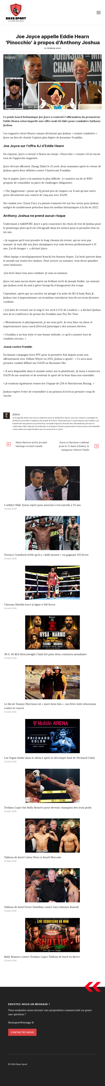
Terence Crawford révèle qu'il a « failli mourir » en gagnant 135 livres (46, 555)
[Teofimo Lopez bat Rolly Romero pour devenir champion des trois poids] (52, 801)
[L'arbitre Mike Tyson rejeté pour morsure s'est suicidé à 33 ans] (52, 498)
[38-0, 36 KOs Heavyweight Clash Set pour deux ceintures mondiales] (52, 647)
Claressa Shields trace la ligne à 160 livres (29, 604)
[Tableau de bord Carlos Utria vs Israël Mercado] (52, 850)
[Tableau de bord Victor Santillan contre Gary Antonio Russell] (52, 900)
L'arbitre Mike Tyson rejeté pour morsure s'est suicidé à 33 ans (42, 505)
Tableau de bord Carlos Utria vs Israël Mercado (32, 857)
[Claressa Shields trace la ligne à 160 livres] (52, 598)
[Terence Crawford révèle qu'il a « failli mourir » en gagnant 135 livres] (52, 548)
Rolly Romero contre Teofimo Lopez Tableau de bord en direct (42, 957)
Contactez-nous (22, 1032)
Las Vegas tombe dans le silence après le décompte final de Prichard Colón (49, 758)
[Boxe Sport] (16, 12)
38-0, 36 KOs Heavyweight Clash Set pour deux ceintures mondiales (45, 654)
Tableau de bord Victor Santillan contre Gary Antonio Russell (41, 907)
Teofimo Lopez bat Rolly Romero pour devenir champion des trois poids (47, 807)
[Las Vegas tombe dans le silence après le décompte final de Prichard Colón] (52, 751)
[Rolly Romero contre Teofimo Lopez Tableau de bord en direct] (52, 950)
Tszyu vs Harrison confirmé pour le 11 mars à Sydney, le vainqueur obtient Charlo (74, 446)
